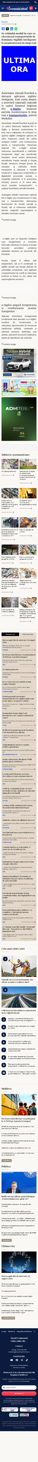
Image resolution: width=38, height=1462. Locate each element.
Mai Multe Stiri (9, 1318)
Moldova (11, 1331)
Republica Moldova (24, 1331)
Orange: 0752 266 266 (19, 1350)
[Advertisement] (19, 288)
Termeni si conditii (19, 1367)
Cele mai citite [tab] (27, 634)
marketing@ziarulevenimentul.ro (19, 1352)
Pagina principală (15, 15)
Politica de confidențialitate (19, 1365)
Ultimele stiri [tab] (10, 634)
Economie (26, 15)
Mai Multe (7, 1160)
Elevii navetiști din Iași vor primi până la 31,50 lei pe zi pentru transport (17, 2)
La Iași (4, 1331)
